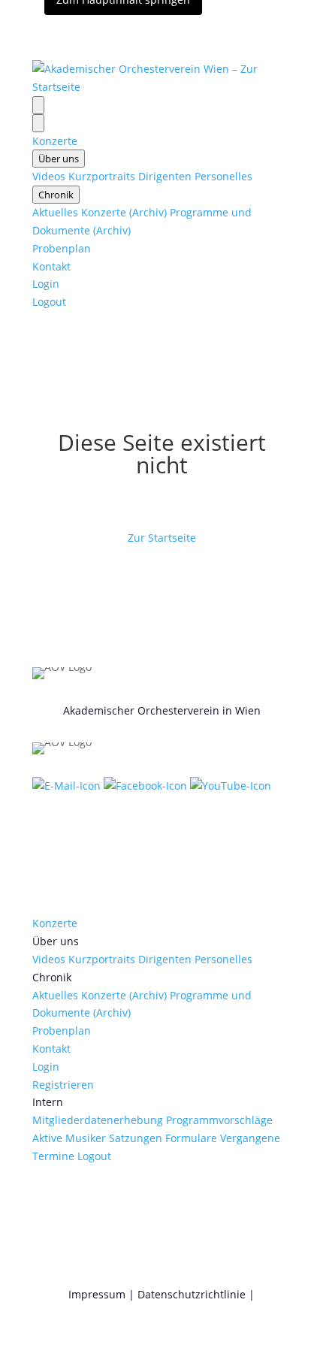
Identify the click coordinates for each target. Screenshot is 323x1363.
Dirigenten (165, 176)
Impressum (96, 1294)
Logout (49, 302)
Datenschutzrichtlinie (191, 1294)
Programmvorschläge (219, 1120)
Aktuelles (55, 212)
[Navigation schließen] (38, 123)
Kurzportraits (101, 176)
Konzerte (54, 141)
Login (45, 284)
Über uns (58, 158)
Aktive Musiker (69, 1138)
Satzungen (135, 1138)
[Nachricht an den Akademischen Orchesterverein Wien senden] (68, 785)
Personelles (223, 176)
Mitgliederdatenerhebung (97, 1120)
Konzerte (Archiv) (124, 212)
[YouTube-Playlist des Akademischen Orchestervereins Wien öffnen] (230, 785)
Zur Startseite (162, 537)
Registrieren (63, 1084)
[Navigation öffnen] (38, 105)
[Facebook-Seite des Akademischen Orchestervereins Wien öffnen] (147, 785)
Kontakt (51, 266)
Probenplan (61, 248)
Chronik (56, 194)
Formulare (191, 1138)
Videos (48, 176)
